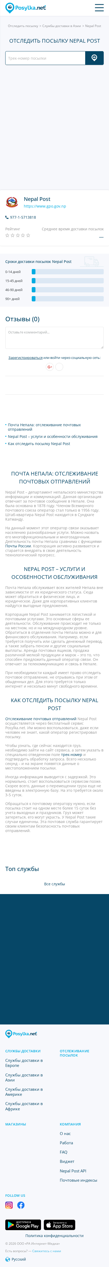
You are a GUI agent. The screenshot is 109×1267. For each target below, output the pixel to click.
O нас (65, 1133)
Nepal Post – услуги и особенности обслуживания (53, 436)
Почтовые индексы (78, 1180)
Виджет (67, 1161)
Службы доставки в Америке (24, 1091)
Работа (66, 1142)
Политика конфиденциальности (54, 1235)
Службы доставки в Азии (61, 26)
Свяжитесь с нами (46, 1251)
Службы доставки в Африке (24, 1106)
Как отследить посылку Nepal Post (39, 443)
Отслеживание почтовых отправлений (40, 718)
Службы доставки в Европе (24, 1063)
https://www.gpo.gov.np (45, 206)
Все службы (54, 884)
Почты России (18, 545)
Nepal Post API (73, 1170)
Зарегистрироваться (25, 357)
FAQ (63, 1152)
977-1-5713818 (23, 217)
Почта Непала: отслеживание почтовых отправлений (44, 427)
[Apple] (59, 367)
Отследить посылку (23, 26)
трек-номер (71, 754)
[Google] (50, 367)
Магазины (15, 1124)
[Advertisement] (54, 127)
